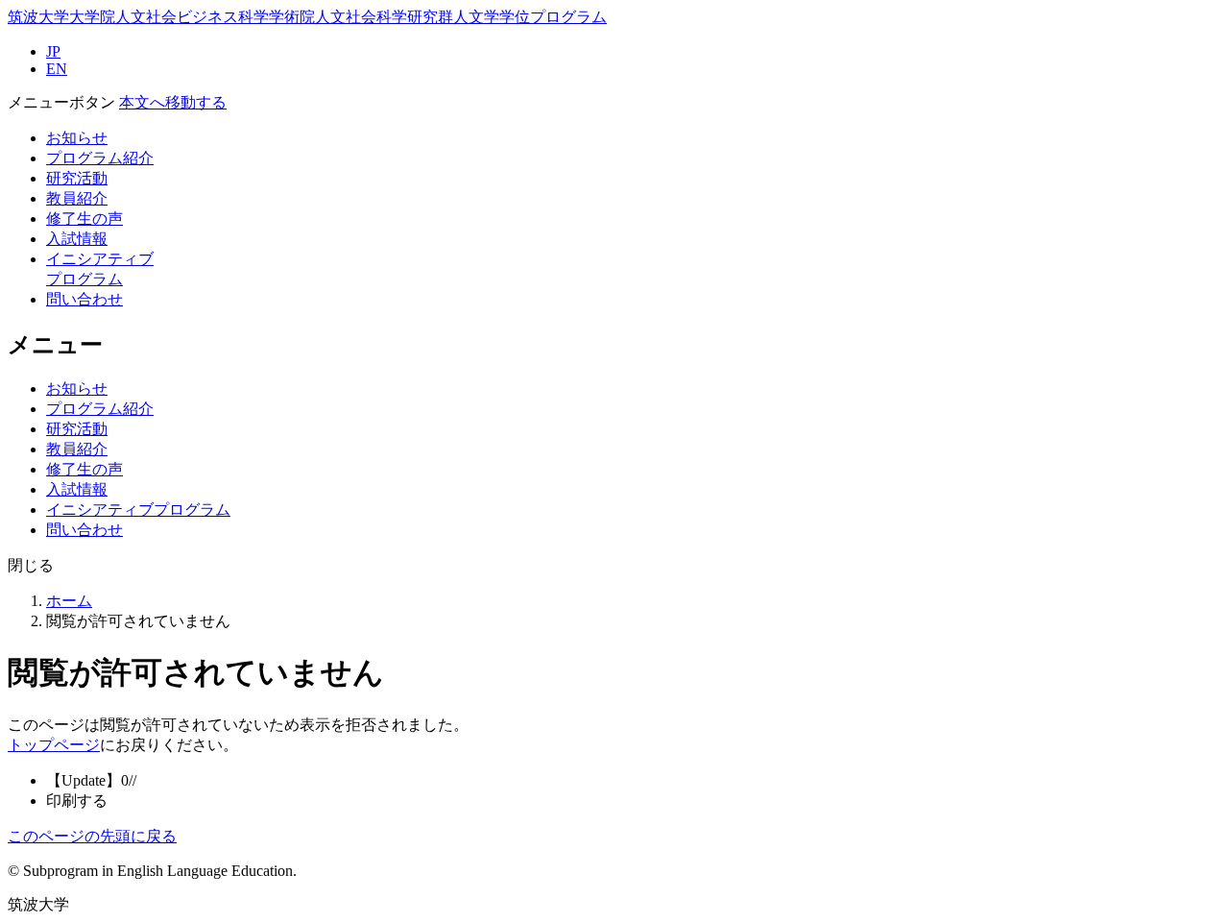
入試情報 (77, 239)
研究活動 (77, 178)
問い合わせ (84, 299)
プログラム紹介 (100, 158)
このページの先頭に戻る (92, 836)
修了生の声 (84, 218)
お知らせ (77, 138)
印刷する (77, 800)
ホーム (69, 601)
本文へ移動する (173, 102)
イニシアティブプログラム (138, 509)
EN (56, 69)
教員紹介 (77, 198)
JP (53, 51)
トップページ (54, 745)
